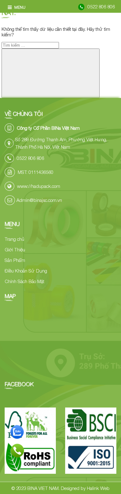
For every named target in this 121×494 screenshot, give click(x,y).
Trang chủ (14, 239)
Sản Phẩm (15, 260)
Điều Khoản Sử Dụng (26, 270)
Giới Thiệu (15, 249)
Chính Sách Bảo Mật (24, 281)
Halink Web (98, 488)
